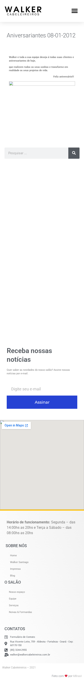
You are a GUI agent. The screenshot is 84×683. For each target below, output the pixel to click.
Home (13, 555)
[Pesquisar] (74, 153)
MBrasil (77, 676)
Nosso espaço (17, 592)
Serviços (14, 605)
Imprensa (15, 568)
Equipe (12, 598)
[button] (74, 11)
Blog (12, 575)
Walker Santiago (19, 562)
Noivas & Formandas (20, 612)
